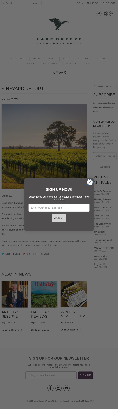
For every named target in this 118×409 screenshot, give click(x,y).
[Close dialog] (89, 182)
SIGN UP (59, 218)
